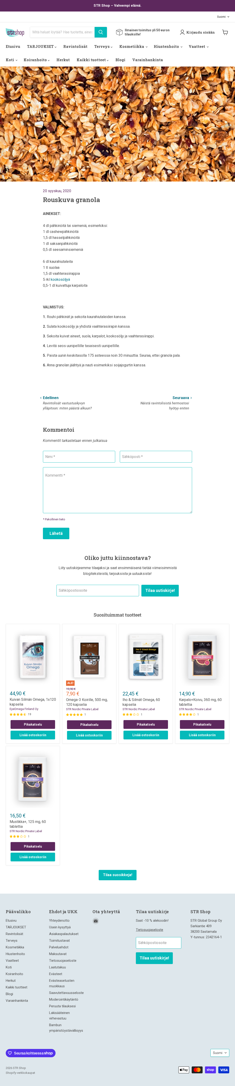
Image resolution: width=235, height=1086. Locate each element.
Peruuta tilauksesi (62, 1006)
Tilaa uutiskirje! (160, 590)
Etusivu (13, 46)
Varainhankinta (147, 59)
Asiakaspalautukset (63, 934)
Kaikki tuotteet (92, 59)
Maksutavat (58, 954)
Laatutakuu (57, 967)
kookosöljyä (60, 279)
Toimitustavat (59, 940)
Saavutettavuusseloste (66, 993)
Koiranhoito (36, 59)
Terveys (102, 46)
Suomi (221, 16)
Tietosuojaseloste (62, 961)
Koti (10, 59)
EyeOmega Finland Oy (24, 709)
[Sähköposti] (95, 921)
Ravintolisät (75, 46)
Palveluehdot (58, 947)
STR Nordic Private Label (82, 709)
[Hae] (101, 32)
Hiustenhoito (167, 46)
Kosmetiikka (132, 46)
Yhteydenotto (59, 920)
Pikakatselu (33, 724)
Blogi (120, 59)
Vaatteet (197, 46)
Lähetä (56, 533)
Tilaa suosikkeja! (117, 875)
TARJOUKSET (41, 46)
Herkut (63, 59)
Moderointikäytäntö (63, 999)
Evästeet (55, 974)
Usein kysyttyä (60, 927)
